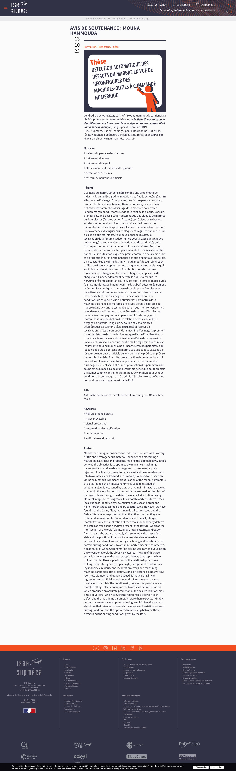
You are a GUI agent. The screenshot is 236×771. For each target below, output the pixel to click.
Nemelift (126, 725)
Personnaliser (216, 767)
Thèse (115, 47)
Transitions (186, 665)
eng (230, 12)
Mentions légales (71, 686)
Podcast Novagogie (72, 712)
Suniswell (127, 722)
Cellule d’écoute (188, 670)
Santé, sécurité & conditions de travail (197, 681)
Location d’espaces (130, 678)
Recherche (183, 5)
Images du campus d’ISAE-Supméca (137, 665)
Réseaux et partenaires (73, 701)
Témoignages (69, 709)
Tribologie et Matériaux (132, 709)
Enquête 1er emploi (95, 18)
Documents (69, 675)
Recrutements (70, 667)
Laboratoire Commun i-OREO (135, 728)
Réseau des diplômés (72, 706)
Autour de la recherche (131, 695)
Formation (160, 5)
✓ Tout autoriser (200, 767)
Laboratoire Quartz (130, 701)
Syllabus (67, 678)
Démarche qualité (189, 678)
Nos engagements (117, 18)
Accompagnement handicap (193, 672)
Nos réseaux (68, 695)
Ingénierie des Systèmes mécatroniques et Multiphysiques (146, 706)
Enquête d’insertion (190, 675)
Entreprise (207, 5)
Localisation (69, 670)
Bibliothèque (128, 667)
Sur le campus (127, 659)
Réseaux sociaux (70, 703)
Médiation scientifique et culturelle (196, 683)
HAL (125, 719)
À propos (66, 659)
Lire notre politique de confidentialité (120, 768)
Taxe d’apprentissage (139, 18)
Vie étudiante (128, 675)
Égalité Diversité (188, 667)
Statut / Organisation (72, 683)
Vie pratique (128, 672)
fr (226, 12)
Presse (67, 665)
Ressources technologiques (134, 670)
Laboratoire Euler (130, 703)
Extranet (67, 689)
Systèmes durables (130, 717)
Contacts (67, 672)
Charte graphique (71, 681)
